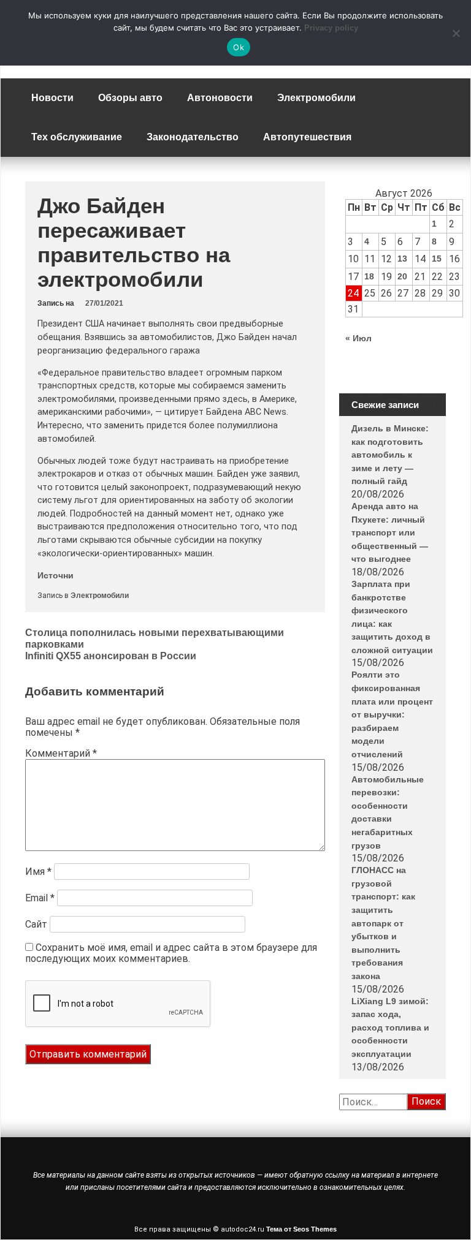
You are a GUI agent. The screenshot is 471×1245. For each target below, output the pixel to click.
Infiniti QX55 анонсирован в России (110, 656)
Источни (55, 575)
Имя (38, 871)
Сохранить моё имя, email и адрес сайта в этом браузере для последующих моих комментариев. (171, 953)
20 (402, 276)
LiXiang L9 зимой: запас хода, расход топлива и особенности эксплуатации (390, 1027)
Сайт (36, 924)
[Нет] (456, 33)
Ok (238, 47)
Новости (52, 98)
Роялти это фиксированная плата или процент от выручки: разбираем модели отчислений (392, 714)
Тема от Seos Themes (301, 1229)
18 (369, 276)
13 (402, 258)
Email (40, 898)
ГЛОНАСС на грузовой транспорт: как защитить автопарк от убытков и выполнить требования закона (383, 923)
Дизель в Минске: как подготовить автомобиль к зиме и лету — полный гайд (390, 454)
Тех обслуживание (76, 137)
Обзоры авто (130, 98)
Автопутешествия (307, 137)
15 (437, 258)
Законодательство (193, 137)
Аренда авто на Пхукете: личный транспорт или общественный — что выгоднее (389, 532)
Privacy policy (331, 27)
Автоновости (220, 98)
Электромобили (316, 98)
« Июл (358, 338)
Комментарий (61, 753)
